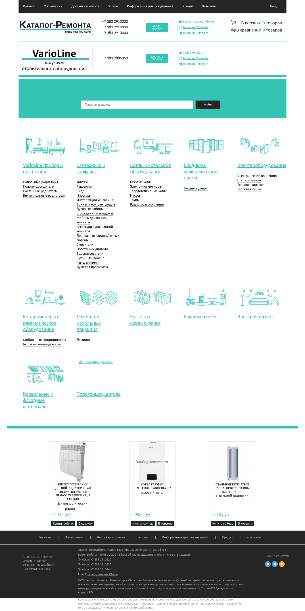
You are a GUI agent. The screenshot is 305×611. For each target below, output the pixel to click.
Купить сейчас (63, 523)
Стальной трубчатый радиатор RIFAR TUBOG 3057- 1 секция (232, 488)
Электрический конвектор (257, 176)
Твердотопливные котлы (148, 191)
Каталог (29, 6)
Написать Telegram (195, 33)
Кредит (187, 6)
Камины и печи (200, 317)
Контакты (209, 6)
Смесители (85, 245)
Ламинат (83, 340)
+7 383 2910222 (115, 22)
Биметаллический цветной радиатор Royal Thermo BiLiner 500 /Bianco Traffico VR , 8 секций (73, 492)
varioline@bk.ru (193, 53)
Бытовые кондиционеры (42, 344)
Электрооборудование (261, 165)
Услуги (113, 6)
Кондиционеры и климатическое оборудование (41, 323)
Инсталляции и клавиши (95, 200)
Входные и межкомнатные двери (201, 172)
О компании (53, 6)
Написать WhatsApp (196, 27)
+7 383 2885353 (115, 58)
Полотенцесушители (38, 187)
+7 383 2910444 (115, 33)
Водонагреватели (90, 254)
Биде (80, 191)
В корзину (85, 523)
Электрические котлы (146, 187)
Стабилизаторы (249, 180)
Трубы (135, 200)
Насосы (136, 195)
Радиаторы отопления (147, 204)
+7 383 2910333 (115, 27)
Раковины (84, 187)
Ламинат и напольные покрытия (89, 323)
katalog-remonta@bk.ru (198, 21)
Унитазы (83, 182)
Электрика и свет (255, 317)
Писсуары (84, 195)
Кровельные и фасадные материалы (38, 400)
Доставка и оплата (85, 6)
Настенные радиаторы (40, 191)
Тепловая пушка (249, 189)
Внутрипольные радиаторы (44, 195)
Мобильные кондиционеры (44, 340)
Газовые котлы (141, 182)
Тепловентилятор (250, 185)
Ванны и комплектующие (96, 204)
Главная (45, 537)
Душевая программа (92, 267)
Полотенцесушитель (99, 394)
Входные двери (196, 188)
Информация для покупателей (150, 6)
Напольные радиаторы (40, 182)
